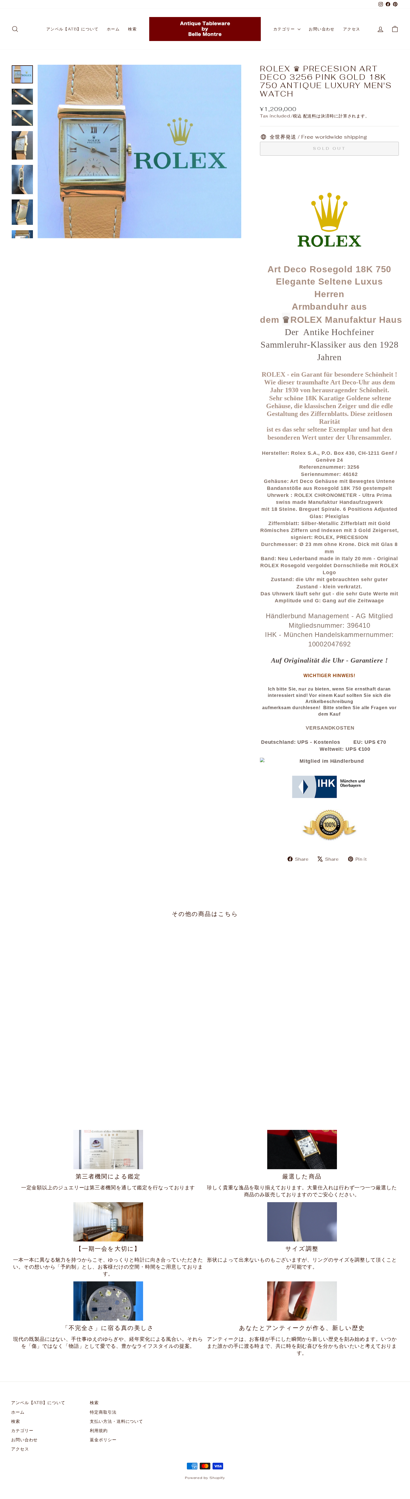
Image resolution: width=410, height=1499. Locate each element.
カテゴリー (284, 29)
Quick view (57, 1063)
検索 (132, 29)
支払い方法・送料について (116, 1421)
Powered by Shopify (205, 1477)
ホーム (113, 29)
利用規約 (99, 1430)
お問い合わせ (321, 29)
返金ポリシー (103, 1439)
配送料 (310, 116)
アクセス (351, 29)
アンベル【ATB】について (72, 29)
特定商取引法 (103, 1412)
